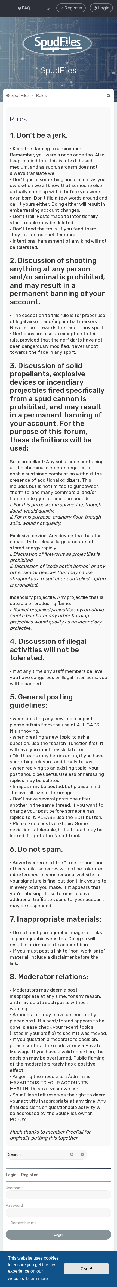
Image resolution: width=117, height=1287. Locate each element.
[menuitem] (24, 8)
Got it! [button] (86, 1269)
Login (11, 1175)
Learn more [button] (37, 1278)
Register (29, 1175)
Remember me (24, 1223)
